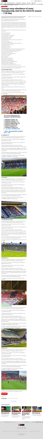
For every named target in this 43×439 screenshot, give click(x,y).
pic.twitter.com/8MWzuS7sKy (13, 128)
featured (16, 398)
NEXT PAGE (4, 393)
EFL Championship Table (31, 431)
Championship (18, 2)
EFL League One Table (18, 431)
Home (5, 2)
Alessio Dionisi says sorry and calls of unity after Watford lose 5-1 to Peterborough (16, 413)
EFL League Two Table (24, 431)
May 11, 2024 (7, 132)
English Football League (10, 398)
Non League (34, 2)
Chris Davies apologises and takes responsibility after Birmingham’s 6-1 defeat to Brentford (26, 414)
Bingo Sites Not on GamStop (9, 4)
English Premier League (11, 2)
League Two (29, 2)
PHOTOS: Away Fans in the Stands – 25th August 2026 (36, 413)
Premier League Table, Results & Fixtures (8, 431)
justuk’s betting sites (21, 434)
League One (24, 2)
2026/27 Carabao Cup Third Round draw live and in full (5, 413)
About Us (16, 4)
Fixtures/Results (38, 431)
